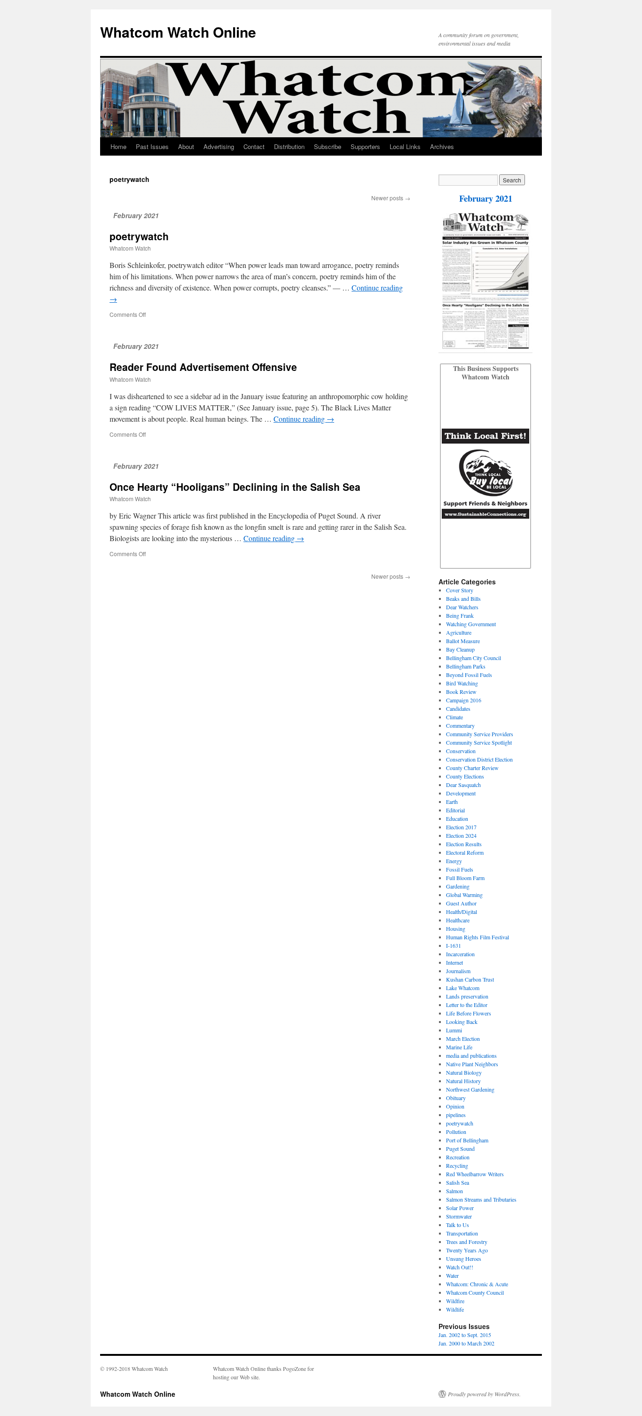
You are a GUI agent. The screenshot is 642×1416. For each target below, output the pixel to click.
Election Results (464, 844)
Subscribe (327, 146)
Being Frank (460, 615)
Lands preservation (467, 996)
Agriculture (458, 632)
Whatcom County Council (475, 1292)
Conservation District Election (479, 759)
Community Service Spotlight (479, 742)
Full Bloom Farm (465, 877)
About (186, 146)
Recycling (457, 1165)
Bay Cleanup (460, 649)
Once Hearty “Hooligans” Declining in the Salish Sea (235, 487)
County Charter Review (472, 767)
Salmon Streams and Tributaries (481, 1199)
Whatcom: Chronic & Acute (477, 1284)
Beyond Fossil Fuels (469, 674)
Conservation (461, 751)
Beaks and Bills (463, 598)
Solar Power (460, 1207)
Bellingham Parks (465, 666)
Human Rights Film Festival (477, 937)
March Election (463, 1038)
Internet (454, 962)
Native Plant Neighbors (472, 1064)
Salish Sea (457, 1182)
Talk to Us (457, 1224)
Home (118, 146)
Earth (452, 801)
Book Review (461, 691)
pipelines (456, 1114)
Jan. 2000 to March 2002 (466, 1343)
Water (452, 1275)
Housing (455, 928)
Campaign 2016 (463, 700)
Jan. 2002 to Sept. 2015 (464, 1334)
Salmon (454, 1191)
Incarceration (460, 954)
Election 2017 (461, 827)
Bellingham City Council (473, 657)
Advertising (219, 146)
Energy (454, 861)
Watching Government (471, 624)
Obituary (456, 1097)
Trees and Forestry (466, 1241)
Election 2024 (461, 835)
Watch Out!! (459, 1267)
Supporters (365, 146)
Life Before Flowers (468, 1013)
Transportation (462, 1233)
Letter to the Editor (466, 1004)
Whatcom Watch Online (178, 32)
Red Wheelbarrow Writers (475, 1174)
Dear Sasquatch (463, 784)
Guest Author (461, 903)
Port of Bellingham (467, 1140)
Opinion (455, 1106)
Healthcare (458, 920)
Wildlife (455, 1309)
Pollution (456, 1131)
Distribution (289, 146)
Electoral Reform (465, 852)
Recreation (458, 1157)
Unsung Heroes (463, 1258)
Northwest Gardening (470, 1089)
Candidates (458, 708)
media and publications (471, 1055)
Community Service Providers (479, 734)
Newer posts (390, 198)
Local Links (405, 146)
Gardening (458, 886)
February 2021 (485, 198)
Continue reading (304, 419)
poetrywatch (139, 236)
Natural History (463, 1081)
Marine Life (459, 1047)
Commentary (460, 725)
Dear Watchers (462, 607)
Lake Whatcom (462, 987)
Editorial (455, 810)
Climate (454, 717)
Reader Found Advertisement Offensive (203, 367)
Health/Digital (461, 911)
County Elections (465, 776)
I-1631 (453, 945)
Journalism (458, 971)
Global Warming (464, 894)
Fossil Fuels (459, 869)
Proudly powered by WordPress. (484, 1394)
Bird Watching (462, 683)
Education (457, 818)
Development (461, 793)
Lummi (454, 1030)
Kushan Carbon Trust (470, 979)
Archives (442, 146)
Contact (254, 146)
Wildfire (455, 1301)
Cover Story (459, 590)
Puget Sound (460, 1148)
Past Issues (152, 146)
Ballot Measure (463, 641)
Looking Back (462, 1021)
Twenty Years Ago (467, 1250)
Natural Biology (464, 1072)
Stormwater (459, 1216)
